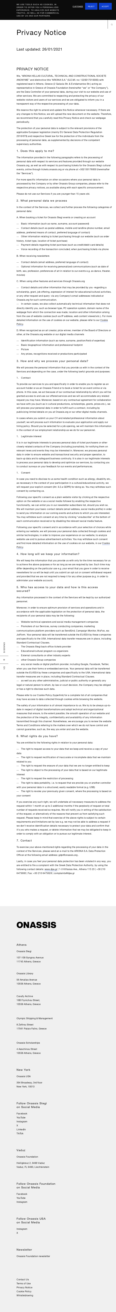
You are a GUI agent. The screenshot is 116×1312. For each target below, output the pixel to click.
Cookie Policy (24, 1291)
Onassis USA (24, 1076)
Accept (105, 6)
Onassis (5, 647)
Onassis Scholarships (28, 1042)
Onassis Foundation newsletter (33, 1256)
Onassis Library (25, 973)
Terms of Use (24, 1283)
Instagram (22, 1121)
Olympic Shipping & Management (35, 1018)
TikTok (20, 1133)
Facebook (22, 1113)
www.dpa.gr (51, 869)
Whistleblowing (25, 1295)
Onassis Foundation (27, 1156)
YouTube (21, 1117)
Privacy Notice (24, 1287)
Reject (91, 6)
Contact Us (23, 1279)
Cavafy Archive (25, 996)
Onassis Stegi (24, 951)
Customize (78, 6)
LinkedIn (21, 1129)
